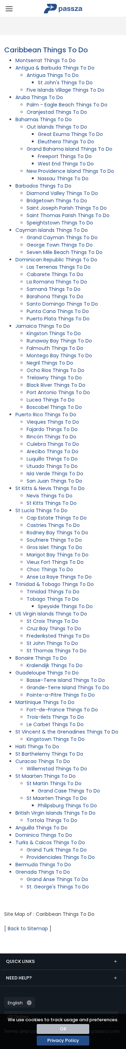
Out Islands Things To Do (57, 126)
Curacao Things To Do (42, 761)
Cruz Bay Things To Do (54, 628)
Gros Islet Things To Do (54, 547)
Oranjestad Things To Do (57, 112)
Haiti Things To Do (37, 746)
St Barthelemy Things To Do (49, 753)
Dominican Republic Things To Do (56, 259)
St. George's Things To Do (58, 886)
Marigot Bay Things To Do (58, 554)
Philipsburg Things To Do (67, 805)
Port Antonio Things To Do (58, 392)
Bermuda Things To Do (43, 864)
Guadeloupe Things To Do (47, 672)
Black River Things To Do (56, 385)
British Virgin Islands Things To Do (55, 812)
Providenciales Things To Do (61, 857)
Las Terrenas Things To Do (59, 267)
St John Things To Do (52, 643)
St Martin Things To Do (54, 783)
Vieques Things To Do (53, 421)
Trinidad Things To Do (53, 591)
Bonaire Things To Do (41, 658)
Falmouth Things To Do (55, 348)
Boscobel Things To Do (54, 407)
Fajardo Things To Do (52, 429)
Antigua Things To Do (53, 75)
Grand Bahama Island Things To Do (69, 148)
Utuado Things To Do (52, 466)
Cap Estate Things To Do (57, 517)
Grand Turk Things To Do (57, 849)
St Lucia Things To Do (41, 510)
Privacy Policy (63, 1040)
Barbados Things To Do (43, 185)
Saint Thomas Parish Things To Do (68, 215)
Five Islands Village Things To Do (65, 89)
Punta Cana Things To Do (58, 311)
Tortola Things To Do (52, 820)
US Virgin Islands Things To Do (51, 613)
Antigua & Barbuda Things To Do (54, 67)
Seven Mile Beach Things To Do (65, 252)
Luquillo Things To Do (52, 458)
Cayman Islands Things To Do (51, 230)
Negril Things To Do (50, 362)
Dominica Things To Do (43, 835)
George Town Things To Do (60, 244)
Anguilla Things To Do (41, 827)
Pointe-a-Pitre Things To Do (61, 694)
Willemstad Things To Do (57, 768)
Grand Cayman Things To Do (62, 237)
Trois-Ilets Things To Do (55, 717)
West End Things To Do (66, 163)
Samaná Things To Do (53, 289)
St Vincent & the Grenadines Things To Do (66, 731)
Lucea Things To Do (51, 399)
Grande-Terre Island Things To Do (68, 687)
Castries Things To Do (53, 525)
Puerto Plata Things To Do (58, 318)
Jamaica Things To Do (42, 326)
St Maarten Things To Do (45, 776)
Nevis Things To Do (49, 495)
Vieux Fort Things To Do (55, 562)
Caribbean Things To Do (46, 50)
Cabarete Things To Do (55, 274)
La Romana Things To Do (57, 281)
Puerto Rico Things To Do (45, 414)
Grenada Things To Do (42, 871)
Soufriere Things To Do (54, 539)
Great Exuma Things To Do (70, 134)
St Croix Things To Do (52, 621)
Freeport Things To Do (65, 156)
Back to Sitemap (28, 928)
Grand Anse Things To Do (57, 879)
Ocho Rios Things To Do (55, 370)
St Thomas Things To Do (56, 650)
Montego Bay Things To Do (59, 355)
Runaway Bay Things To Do (59, 340)
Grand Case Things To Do (69, 790)
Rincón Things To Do (51, 436)
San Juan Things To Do (54, 480)
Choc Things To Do (50, 569)
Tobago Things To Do (53, 598)
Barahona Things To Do (55, 296)
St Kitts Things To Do (52, 503)
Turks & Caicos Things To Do (50, 842)
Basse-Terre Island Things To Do (66, 680)
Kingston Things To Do (54, 333)
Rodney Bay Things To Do (57, 532)
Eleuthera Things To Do (66, 141)
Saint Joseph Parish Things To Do (67, 207)
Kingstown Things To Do (56, 739)
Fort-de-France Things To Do (62, 709)
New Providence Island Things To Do (70, 171)
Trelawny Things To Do (54, 377)
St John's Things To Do (65, 82)
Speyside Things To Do (65, 606)
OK (63, 1028)
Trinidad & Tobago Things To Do (54, 584)
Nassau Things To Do (63, 178)
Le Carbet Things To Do (55, 724)
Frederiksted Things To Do (58, 635)
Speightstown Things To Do (60, 222)
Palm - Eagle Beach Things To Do (67, 104)
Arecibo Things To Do (52, 451)
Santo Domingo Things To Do (62, 303)
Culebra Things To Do (53, 444)
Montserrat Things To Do (45, 60)
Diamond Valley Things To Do (62, 193)
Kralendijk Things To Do (55, 665)
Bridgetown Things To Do (57, 200)
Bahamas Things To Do (43, 119)
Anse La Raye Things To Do (59, 576)
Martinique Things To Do (45, 702)
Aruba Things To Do (39, 97)
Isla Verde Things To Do (55, 473)
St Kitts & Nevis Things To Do (50, 488)
